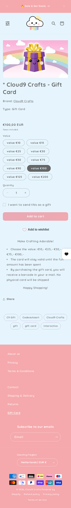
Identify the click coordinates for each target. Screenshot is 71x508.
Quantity (8, 185)
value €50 (14, 160)
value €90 (14, 168)
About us (14, 354)
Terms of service (37, 500)
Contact (13, 387)
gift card (30, 325)
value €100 (39, 168)
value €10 (14, 142)
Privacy (13, 362)
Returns (13, 404)
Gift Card (14, 413)
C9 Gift (11, 317)
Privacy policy (51, 494)
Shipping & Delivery (21, 395)
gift (15, 325)
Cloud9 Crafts (23, 101)
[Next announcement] (64, 6)
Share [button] (11, 299)
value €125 (14, 177)
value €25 (14, 151)
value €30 (38, 151)
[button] (7, 23)
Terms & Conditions (21, 371)
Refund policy (32, 494)
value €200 (40, 177)
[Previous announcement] (7, 6)
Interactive (51, 325)
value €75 (38, 160)
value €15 (37, 142)
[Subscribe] (56, 437)
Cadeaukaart (31, 317)
